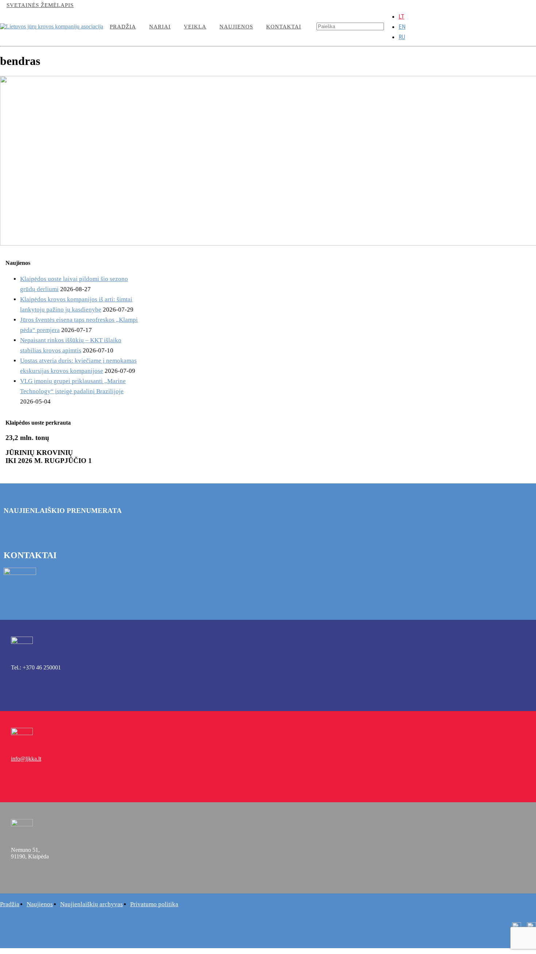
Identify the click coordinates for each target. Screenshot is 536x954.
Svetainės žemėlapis (40, 5)
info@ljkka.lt (101, 5)
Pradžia (123, 27)
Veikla (195, 27)
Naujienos (236, 27)
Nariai (160, 27)
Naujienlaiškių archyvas (91, 904)
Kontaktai (283, 27)
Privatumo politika (154, 904)
